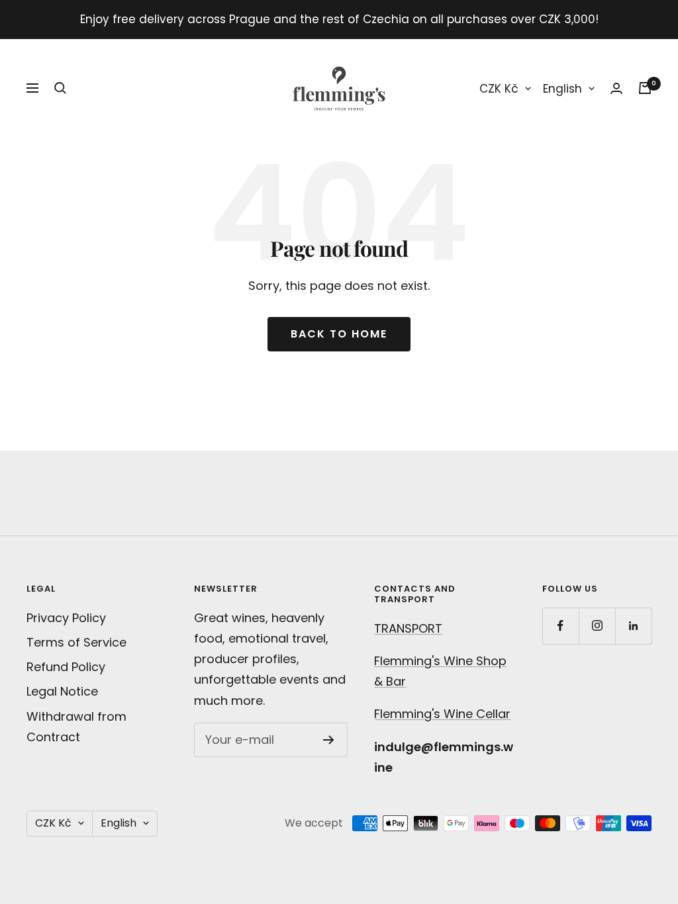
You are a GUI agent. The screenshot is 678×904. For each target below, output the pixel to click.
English (562, 89)
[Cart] (645, 88)
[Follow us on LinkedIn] (633, 626)
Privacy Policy (66, 618)
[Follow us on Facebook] (560, 626)
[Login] (616, 88)
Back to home (339, 333)
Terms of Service (76, 642)
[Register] (328, 740)
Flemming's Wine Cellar (442, 713)
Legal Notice (62, 691)
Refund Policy (65, 666)
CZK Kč (498, 89)
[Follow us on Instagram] (597, 626)
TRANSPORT (408, 628)
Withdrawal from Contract (76, 726)
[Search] (60, 88)
